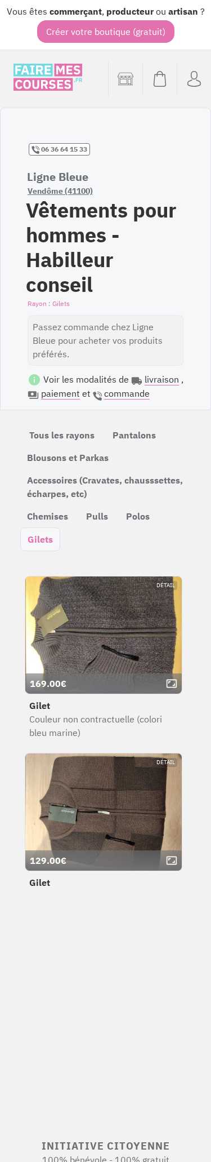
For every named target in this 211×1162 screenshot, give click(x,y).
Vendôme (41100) (60, 191)
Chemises (47, 516)
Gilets (40, 539)
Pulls (97, 516)
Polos (138, 516)
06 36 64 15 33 (63, 149)
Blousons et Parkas (68, 457)
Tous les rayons (62, 435)
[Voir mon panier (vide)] (159, 79)
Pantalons (134, 435)
